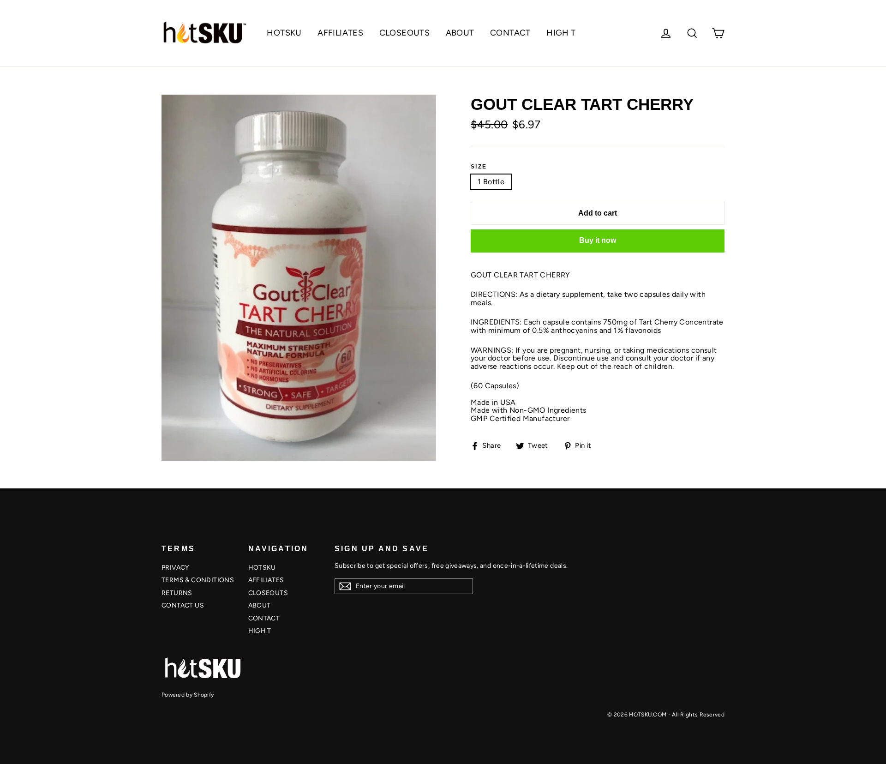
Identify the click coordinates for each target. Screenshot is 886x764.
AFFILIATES (340, 33)
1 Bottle (491, 181)
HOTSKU (284, 33)
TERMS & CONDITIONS (198, 580)
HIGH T (560, 33)
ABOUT (460, 33)
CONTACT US (183, 605)
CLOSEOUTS (404, 33)
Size (479, 166)
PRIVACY (175, 567)
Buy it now (597, 240)
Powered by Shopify (188, 695)
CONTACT (510, 33)
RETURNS (177, 593)
